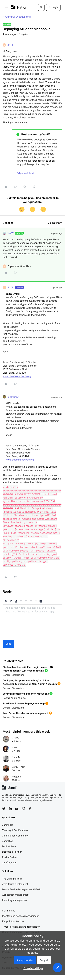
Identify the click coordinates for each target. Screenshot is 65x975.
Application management (15, 894)
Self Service (8, 910)
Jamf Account (9, 862)
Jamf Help (7, 824)
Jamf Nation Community (15, 835)
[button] (6, 8)
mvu (14, 747)
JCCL (11, 45)
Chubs (15, 737)
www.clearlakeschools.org (17, 376)
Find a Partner (10, 857)
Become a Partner (12, 851)
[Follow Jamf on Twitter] (4, 808)
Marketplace (9, 846)
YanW (11, 233)
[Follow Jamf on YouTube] (16, 809)
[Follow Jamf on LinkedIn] (10, 808)
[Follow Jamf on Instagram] (23, 808)
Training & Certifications (15, 830)
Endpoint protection (13, 921)
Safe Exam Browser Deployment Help (24, 703)
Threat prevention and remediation (21, 926)
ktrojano (16, 776)
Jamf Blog (7, 840)
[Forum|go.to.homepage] (19, 7)
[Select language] (41, 7)
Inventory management (15, 900)
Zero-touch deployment (15, 884)
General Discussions (18, 16)
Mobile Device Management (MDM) (21, 889)
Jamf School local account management (25, 713)
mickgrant (13, 396)
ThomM (16, 757)
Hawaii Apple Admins (14, 697)
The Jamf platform (12, 878)
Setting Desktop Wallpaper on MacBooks (26, 693)
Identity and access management (20, 915)
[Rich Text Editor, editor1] (32, 621)
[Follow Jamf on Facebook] (30, 808)
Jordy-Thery (19, 766)
